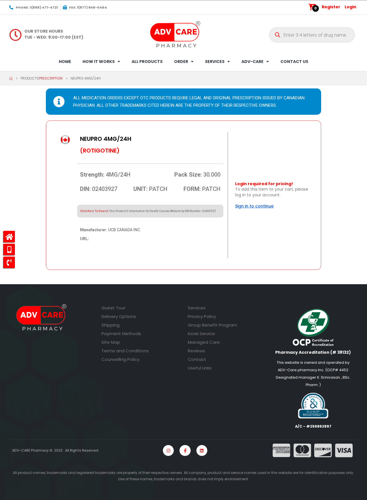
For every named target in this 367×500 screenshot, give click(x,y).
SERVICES (215, 61)
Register (331, 7)
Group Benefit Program (212, 325)
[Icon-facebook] (184, 450)
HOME (65, 61)
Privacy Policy (202, 316)
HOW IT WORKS (99, 61)
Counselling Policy (120, 359)
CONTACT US (294, 61)
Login (350, 7)
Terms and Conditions (125, 351)
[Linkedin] (201, 450)
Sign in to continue (254, 206)
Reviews (196, 351)
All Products (147, 61)
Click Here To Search (94, 211)
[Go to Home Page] (11, 78)
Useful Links (200, 368)
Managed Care (204, 342)
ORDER (181, 61)
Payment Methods (121, 334)
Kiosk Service (201, 334)
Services (197, 308)
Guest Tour (113, 308)
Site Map (110, 342)
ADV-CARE (252, 61)
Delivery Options (118, 316)
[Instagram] (168, 450)
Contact (197, 359)
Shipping (110, 325)
